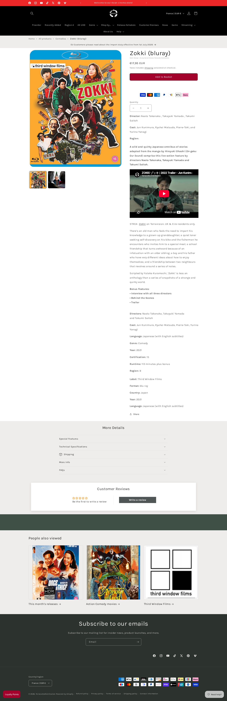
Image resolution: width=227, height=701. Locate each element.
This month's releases (43, 604)
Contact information (149, 694)
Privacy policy (97, 694)
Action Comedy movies (101, 604)
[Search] (32, 13)
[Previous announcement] (80, 3)
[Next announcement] (146, 3)
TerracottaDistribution (45, 694)
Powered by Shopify (64, 694)
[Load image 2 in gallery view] (56, 179)
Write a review (137, 499)
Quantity (134, 102)
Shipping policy (130, 694)
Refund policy (82, 694)
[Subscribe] (137, 642)
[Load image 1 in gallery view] (37, 179)
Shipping (149, 68)
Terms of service (113, 694)
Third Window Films (157, 604)
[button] (164, 85)
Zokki (142, 223)
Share (136, 414)
